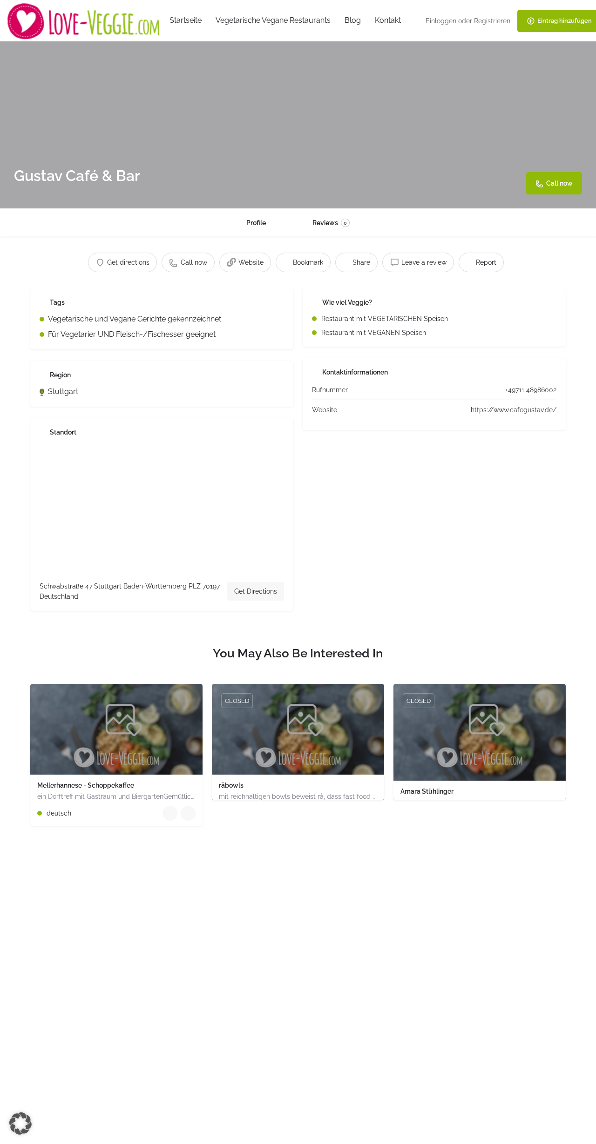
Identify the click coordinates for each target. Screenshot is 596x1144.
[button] (20, 1123)
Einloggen (441, 21)
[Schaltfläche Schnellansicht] (170, 813)
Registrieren (492, 21)
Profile (256, 223)
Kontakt (388, 20)
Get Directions (255, 591)
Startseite (185, 20)
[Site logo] (85, 20)
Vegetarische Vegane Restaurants (273, 20)
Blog (353, 20)
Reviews (329, 223)
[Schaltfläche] (188, 813)
